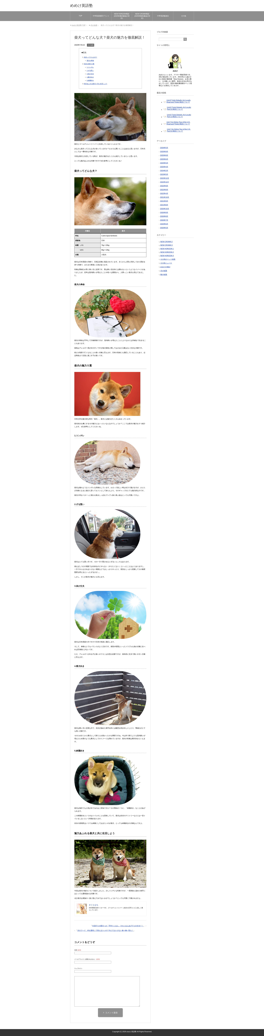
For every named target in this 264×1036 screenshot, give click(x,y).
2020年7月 (164, 220)
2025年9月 (164, 151)
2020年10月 (164, 209)
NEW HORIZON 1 (167, 249)
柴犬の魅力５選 (89, 64)
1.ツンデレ (90, 67)
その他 (183, 16)
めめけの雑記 (165, 267)
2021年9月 (164, 201)
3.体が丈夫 (90, 74)
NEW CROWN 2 (166, 242)
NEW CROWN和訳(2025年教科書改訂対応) (142, 16)
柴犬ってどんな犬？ (90, 57)
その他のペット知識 (167, 259)
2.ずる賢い (90, 70)
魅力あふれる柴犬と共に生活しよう (95, 84)
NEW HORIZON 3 (167, 256)
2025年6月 (164, 159)
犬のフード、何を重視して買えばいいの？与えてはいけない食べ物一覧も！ (105, 930)
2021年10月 (164, 197)
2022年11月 (164, 182)
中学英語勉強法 (163, 16)
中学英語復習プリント (101, 16)
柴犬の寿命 (90, 60)
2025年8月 (164, 155)
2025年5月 (164, 163)
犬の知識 (90, 45)
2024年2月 (164, 170)
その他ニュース (166, 263)
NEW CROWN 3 (166, 245)
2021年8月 (164, 205)
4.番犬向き (90, 77)
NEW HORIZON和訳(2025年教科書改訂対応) (122, 16)
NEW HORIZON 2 (167, 252)
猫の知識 (163, 274)
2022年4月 (164, 193)
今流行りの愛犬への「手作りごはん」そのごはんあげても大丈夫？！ (117, 926)
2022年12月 (164, 178)
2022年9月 (164, 186)
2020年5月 (164, 228)
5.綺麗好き (90, 80)
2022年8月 (164, 190)
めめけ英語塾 (81, 5)
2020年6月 (164, 224)
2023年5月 (164, 174)
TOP (80, 16)
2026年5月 (164, 148)
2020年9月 (164, 212)
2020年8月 (164, 216)
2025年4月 (164, 167)
